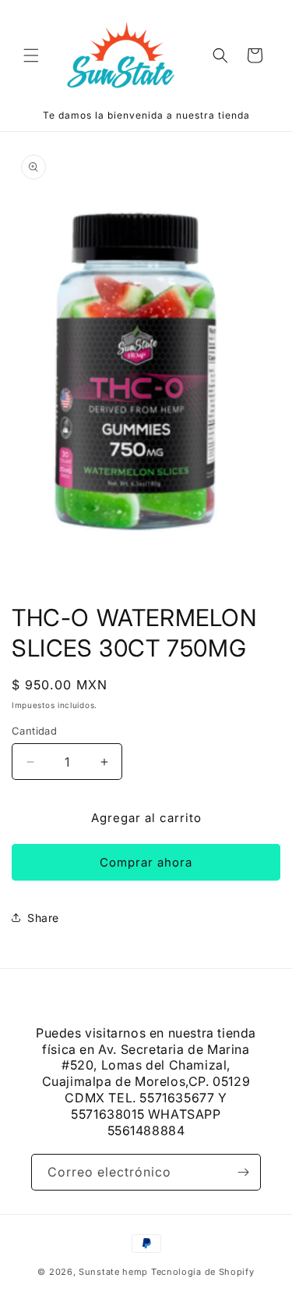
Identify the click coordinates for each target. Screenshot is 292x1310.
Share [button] (43, 917)
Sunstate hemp (115, 1271)
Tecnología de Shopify (203, 1271)
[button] (31, 55)
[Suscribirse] (243, 1172)
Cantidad (34, 730)
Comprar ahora (146, 862)
